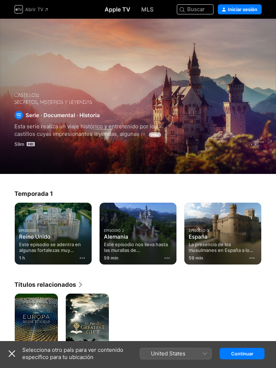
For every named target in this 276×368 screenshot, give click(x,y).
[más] (82, 258)
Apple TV (117, 9)
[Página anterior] (7, 232)
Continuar (242, 353)
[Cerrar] (12, 353)
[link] (48, 285)
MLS (147, 9)
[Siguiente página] (269, 232)
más (155, 134)
